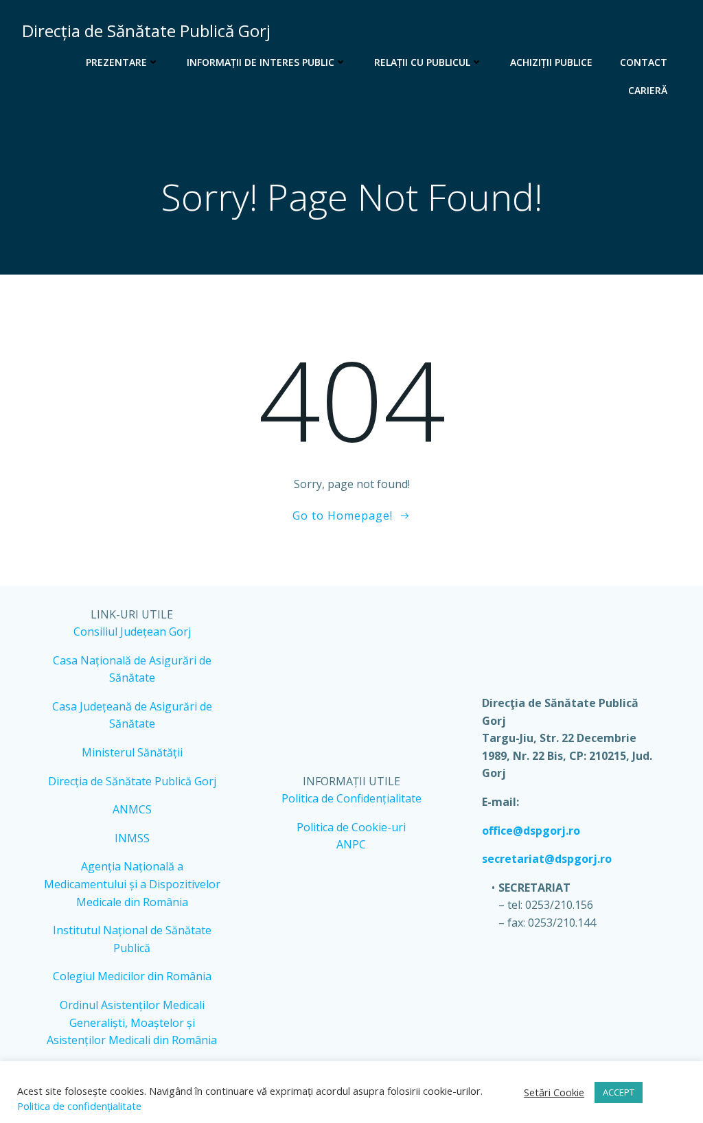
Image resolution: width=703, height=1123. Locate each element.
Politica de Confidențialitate (351, 798)
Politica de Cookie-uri (351, 827)
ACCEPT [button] (618, 1092)
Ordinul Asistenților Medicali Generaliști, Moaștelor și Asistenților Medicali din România (132, 1022)
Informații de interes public (260, 62)
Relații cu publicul (422, 62)
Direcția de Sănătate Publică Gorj (132, 781)
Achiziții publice (551, 62)
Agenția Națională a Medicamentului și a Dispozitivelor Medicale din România (132, 884)
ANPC (351, 844)
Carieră (647, 90)
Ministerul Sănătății (132, 752)
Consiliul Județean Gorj (132, 631)
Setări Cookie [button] (554, 1092)
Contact (643, 62)
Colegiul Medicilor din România (132, 976)
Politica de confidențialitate (79, 1106)
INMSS (132, 838)
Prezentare (116, 62)
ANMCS (132, 809)
